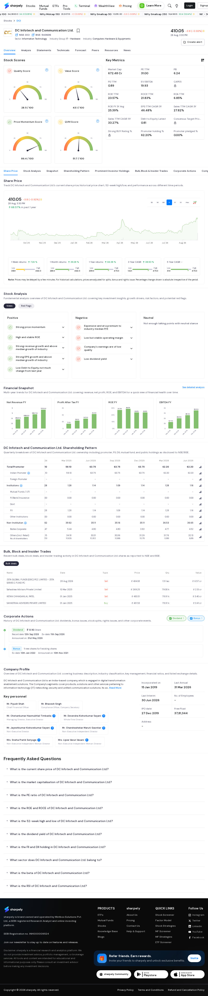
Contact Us (133, 925)
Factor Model (163, 920)
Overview (9, 50)
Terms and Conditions (151, 990)
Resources (111, 50)
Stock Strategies (165, 925)
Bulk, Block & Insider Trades (151, 171)
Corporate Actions (184, 171)
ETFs (100, 915)
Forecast (80, 50)
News (127, 50)
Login (189, 5)
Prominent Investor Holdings (112, 171)
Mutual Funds (106, 920)
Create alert (194, 42)
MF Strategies (163, 936)
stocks (8, 20)
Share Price (11, 171)
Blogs (101, 936)
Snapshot (52, 171)
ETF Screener (163, 942)
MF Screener (163, 931)
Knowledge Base (108, 931)
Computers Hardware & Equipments (112, 39)
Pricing (131, 920)
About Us (132, 915)
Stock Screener (164, 915)
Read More (115, 687)
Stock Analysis (32, 171)
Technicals (63, 50)
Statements (44, 50)
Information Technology (34, 39)
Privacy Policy (125, 990)
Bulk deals (11, 563)
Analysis (26, 50)
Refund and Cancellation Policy (186, 990)
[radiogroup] (173, 202)
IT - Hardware (73, 39)
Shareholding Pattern (76, 171)
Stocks (102, 925)
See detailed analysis (193, 387)
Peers (95, 50)
